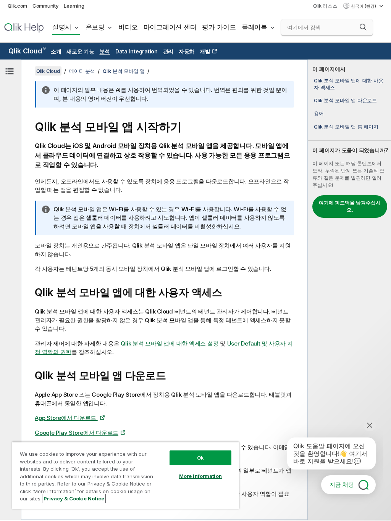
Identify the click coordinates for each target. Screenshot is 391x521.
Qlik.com (17, 6)
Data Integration (136, 51)
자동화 (186, 51)
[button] (363, 27)
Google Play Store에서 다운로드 (76, 432)
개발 (205, 51)
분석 (105, 51)
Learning (74, 6)
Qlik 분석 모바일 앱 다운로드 (345, 100)
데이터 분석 (82, 71)
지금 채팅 (342, 484)
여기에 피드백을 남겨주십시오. (350, 206)
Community (45, 6)
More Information (200, 476)
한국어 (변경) (364, 6)
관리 (168, 51)
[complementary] (349, 289)
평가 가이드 (219, 27)
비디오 (127, 27)
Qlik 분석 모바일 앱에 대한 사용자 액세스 (348, 83)
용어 (319, 113)
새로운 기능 (80, 51)
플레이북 (254, 27)
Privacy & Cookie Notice (74, 498)
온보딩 (95, 27)
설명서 (61, 27)
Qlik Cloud (26, 51)
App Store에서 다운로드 (66, 417)
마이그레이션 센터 (170, 27)
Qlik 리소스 (325, 6)
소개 (56, 51)
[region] (125, 475)
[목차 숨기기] (9, 71)
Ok (200, 458)
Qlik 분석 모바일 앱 (124, 71)
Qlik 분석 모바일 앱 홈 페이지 (346, 127)
